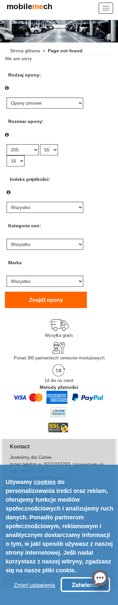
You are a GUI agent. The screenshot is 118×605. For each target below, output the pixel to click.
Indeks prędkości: (30, 179)
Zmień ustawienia (34, 585)
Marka (15, 262)
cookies (45, 482)
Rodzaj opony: (24, 75)
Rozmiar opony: (26, 121)
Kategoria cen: (24, 225)
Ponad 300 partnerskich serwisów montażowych (59, 357)
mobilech (29, 7)
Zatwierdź (85, 584)
